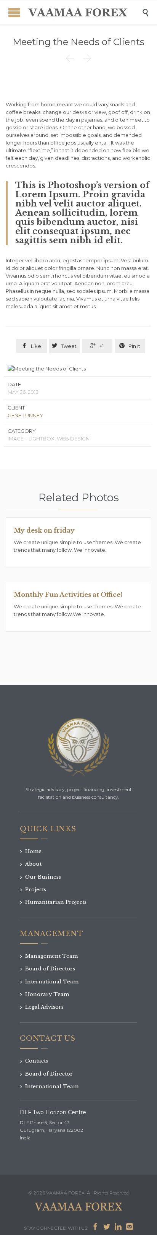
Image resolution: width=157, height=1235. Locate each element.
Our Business (40, 877)
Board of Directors (47, 968)
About (31, 864)
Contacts (34, 1060)
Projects (33, 889)
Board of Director (46, 1073)
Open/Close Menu (14, 12)
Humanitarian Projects (53, 902)
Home (31, 851)
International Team (49, 981)
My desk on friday (44, 530)
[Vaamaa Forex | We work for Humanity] (78, 12)
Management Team (49, 956)
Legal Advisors (42, 1007)
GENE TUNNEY (25, 415)
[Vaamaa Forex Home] (78, 747)
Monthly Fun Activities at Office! (68, 594)
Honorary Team (44, 994)
